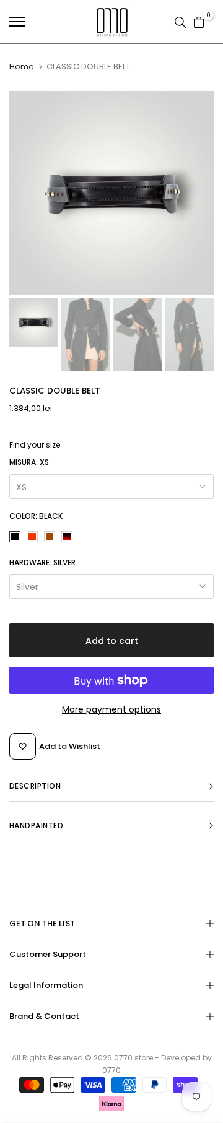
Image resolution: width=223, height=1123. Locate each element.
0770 (123, 1057)
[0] (198, 21)
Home (21, 66)
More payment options (111, 709)
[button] (111, 786)
